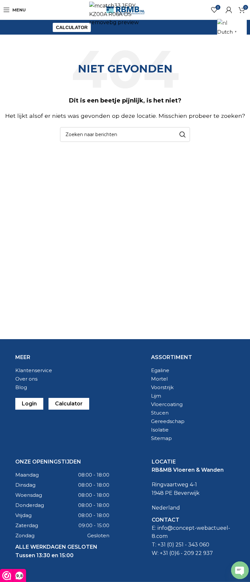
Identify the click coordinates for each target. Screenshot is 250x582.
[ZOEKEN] (182, 134)
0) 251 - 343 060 (189, 545)
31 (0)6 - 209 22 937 (188, 553)
